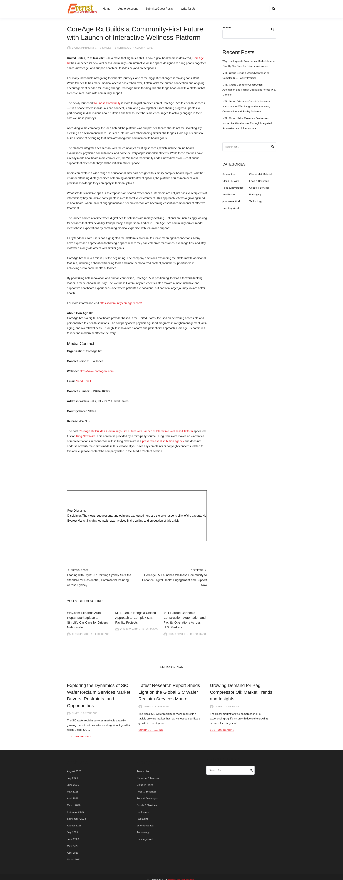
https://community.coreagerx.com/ (121, 303)
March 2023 (74, 859)
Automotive (228, 174)
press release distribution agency (163, 441)
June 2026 (73, 784)
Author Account (128, 8)
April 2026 (72, 798)
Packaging (255, 194)
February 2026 (75, 812)
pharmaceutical (231, 201)
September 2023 (76, 818)
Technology (255, 201)
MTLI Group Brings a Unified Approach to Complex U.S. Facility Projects (135, 617)
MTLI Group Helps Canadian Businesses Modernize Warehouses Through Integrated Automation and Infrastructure (247, 123)
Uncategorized (230, 208)
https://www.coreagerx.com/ (96, 371)
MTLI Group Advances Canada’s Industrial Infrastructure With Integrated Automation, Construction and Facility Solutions (246, 106)
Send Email (83, 381)
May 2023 (72, 845)
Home (106, 8)
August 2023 (74, 825)
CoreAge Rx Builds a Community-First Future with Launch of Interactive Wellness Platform (136, 431)
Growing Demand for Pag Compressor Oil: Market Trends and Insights (241, 692)
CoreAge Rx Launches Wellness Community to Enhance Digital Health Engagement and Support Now (174, 580)
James (75, 713)
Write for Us (188, 8)
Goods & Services (259, 187)
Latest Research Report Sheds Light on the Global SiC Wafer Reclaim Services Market (169, 692)
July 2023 (72, 832)
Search (226, 27)
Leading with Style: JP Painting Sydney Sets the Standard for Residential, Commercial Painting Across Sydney (99, 580)
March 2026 (74, 805)
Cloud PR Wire (144, 48)
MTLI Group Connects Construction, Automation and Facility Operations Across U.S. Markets (249, 89)
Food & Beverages (232, 187)
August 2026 (74, 771)
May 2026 (72, 791)
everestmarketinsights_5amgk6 (91, 48)
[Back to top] (339, 876)
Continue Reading (79, 736)
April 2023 (72, 852)
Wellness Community (106, 103)
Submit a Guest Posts (159, 8)
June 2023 (73, 839)
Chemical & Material (260, 174)
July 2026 (72, 778)
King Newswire (85, 436)
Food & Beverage (259, 180)
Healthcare (228, 194)
